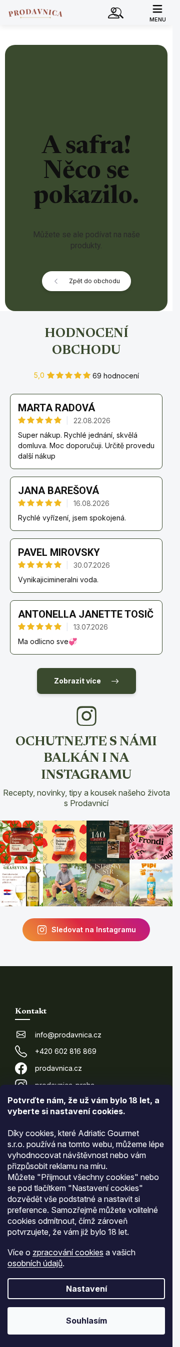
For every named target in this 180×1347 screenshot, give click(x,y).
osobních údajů (35, 1263)
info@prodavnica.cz (68, 1034)
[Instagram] (86, 716)
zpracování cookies (68, 1252)
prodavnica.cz (58, 1068)
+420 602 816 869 (65, 1051)
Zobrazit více (77, 680)
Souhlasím (86, 1321)
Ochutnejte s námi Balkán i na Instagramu (86, 772)
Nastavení (86, 1289)
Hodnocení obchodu (86, 342)
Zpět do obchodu (94, 281)
